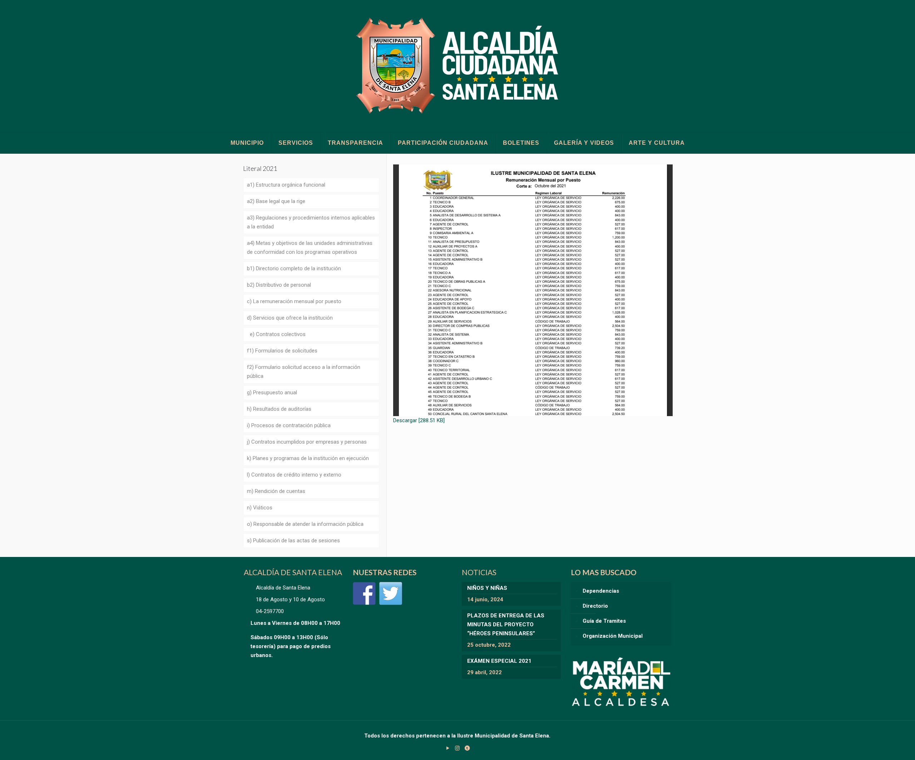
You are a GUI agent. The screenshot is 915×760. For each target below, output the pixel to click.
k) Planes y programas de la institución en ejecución (308, 458)
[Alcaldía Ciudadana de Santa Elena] (457, 66)
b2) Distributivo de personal (279, 285)
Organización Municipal (613, 636)
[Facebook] (364, 593)
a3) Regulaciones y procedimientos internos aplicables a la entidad (311, 222)
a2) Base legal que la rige (276, 201)
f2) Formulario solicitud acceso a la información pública (303, 371)
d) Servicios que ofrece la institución (290, 318)
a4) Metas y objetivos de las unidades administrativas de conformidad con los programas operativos (309, 247)
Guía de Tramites (604, 621)
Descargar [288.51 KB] (419, 420)
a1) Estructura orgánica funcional (286, 185)
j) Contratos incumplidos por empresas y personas (307, 442)
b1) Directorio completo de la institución (294, 268)
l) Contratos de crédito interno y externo (294, 475)
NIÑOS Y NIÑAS (487, 588)
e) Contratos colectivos (276, 334)
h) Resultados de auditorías (279, 409)
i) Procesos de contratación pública (289, 425)
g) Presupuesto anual (272, 392)
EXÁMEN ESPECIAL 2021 (499, 661)
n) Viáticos (259, 507)
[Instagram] (457, 748)
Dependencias (601, 591)
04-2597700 (270, 611)
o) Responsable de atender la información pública (305, 524)
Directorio (595, 606)
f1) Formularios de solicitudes (282, 350)
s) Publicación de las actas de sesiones (293, 540)
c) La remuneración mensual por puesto (294, 301)
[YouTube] (447, 748)
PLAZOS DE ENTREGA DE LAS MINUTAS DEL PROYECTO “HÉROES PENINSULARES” (505, 624)
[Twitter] (390, 593)
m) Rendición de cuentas (276, 491)
